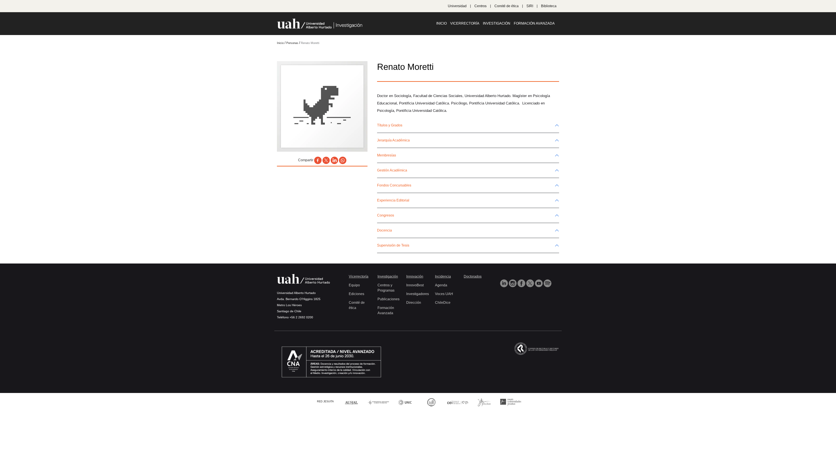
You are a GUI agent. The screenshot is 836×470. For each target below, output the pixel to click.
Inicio (441, 23)
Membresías (386, 155)
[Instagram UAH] (513, 283)
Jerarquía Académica (393, 140)
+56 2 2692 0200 (301, 317)
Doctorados (473, 276)
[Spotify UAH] (547, 283)
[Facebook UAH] (521, 283)
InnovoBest (415, 285)
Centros (480, 6)
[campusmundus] (458, 402)
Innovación (414, 276)
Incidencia (443, 276)
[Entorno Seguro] (431, 402)
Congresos (385, 215)
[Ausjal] (352, 402)
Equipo (354, 285)
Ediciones (356, 294)
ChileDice (442, 302)
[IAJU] (378, 402)
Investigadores (417, 294)
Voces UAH (444, 294)
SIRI (529, 6)
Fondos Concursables (394, 185)
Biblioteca (548, 6)
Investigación (496, 23)
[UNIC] (405, 402)
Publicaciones (388, 299)
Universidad (457, 6)
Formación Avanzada (534, 23)
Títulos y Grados (389, 125)
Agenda (441, 285)
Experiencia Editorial (393, 200)
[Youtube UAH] (539, 283)
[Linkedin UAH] (504, 283)
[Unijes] (510, 402)
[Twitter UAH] (530, 283)
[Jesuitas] (484, 402)
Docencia (384, 230)
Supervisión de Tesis (393, 245)
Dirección (413, 302)
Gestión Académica (392, 170)
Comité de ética (506, 6)
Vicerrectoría (464, 23)
